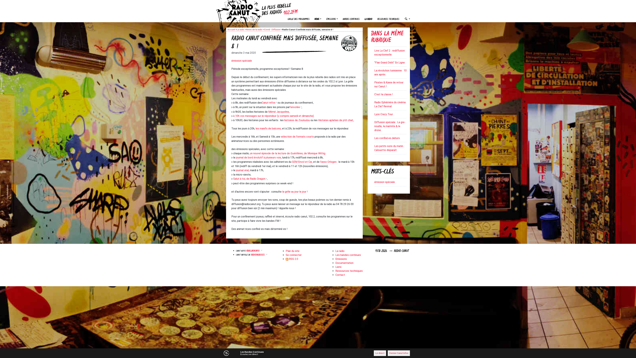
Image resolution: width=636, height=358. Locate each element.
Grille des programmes (299, 19)
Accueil (231, 29)
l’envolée (295, 107)
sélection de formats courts (297, 136)
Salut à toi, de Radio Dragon (249, 178)
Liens (338, 266)
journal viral (242, 170)
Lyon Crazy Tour (383, 114)
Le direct (379, 353)
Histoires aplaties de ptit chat (335, 120)
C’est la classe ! (383, 94)
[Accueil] (244, 10)
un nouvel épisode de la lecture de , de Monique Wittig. (288, 153)
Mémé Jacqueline (278, 111)
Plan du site (292, 251)
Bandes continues (351, 19)
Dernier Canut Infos (398, 353)
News (317, 19)
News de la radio (254, 29)
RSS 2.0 (293, 259)
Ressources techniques (388, 19)
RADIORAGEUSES (258, 255)
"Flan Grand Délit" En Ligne (389, 62)
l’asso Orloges (328, 161)
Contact (340, 274)
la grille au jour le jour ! (295, 191)
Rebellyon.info (253, 251)
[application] (318, 353)
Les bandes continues (348, 255)
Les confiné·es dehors (387, 138)
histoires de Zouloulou (297, 120)
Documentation (344, 263)
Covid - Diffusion (272, 29)
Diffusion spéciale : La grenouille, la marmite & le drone (389, 126)
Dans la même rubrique (387, 37)
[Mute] (277, 353)
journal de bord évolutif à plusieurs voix (258, 157)
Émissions (331, 19)
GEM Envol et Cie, (302, 161)
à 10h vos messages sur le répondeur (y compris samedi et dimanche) (273, 116)
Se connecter (294, 255)
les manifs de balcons (268, 128)
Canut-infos (268, 102)
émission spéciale (241, 60)
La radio (368, 19)
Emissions (341, 259)
